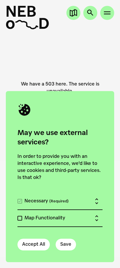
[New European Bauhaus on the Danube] (27, 17)
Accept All (33, 244)
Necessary (46, 201)
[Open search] (90, 13)
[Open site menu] (107, 13)
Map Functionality (44, 218)
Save (65, 244)
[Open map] (73, 13)
